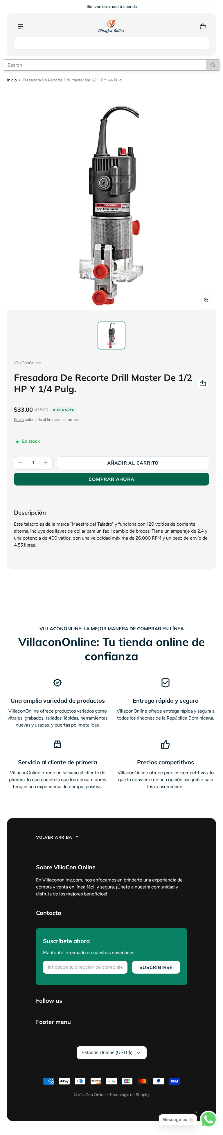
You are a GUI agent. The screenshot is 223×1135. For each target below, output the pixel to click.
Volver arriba (54, 837)
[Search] (213, 65)
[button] (202, 26)
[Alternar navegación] (20, 26)
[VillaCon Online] (111, 26)
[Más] (45, 462)
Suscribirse (156, 967)
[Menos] (20, 462)
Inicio (12, 80)
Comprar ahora (111, 479)
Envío (19, 419)
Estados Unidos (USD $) (107, 1052)
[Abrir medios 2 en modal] (111, 205)
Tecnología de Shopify (129, 1094)
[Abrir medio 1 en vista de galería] (111, 335)
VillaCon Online (92, 1094)
